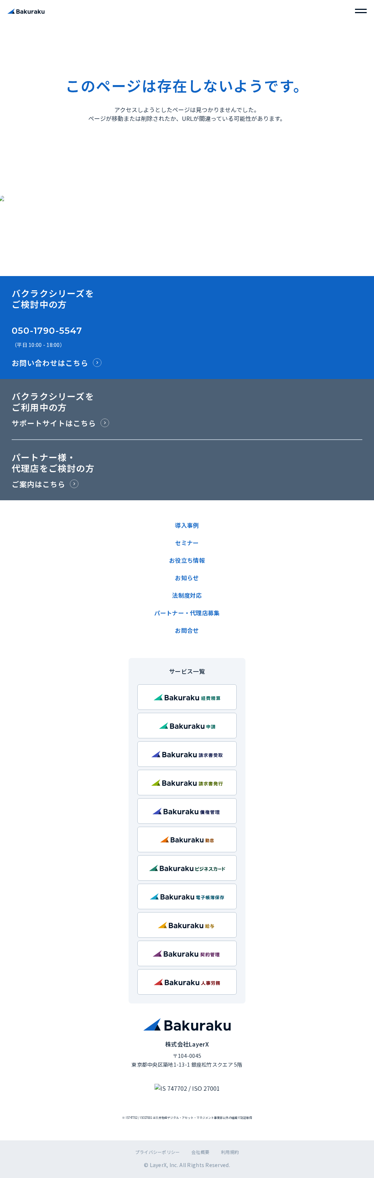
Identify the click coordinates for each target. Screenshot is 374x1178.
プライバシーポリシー (157, 1152)
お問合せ (187, 630)
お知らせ (187, 577)
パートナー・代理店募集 (187, 612)
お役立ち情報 (187, 560)
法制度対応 (187, 595)
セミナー (187, 542)
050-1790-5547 (47, 330)
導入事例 (187, 525)
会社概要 (200, 1152)
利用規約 (230, 1152)
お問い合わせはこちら (50, 362)
